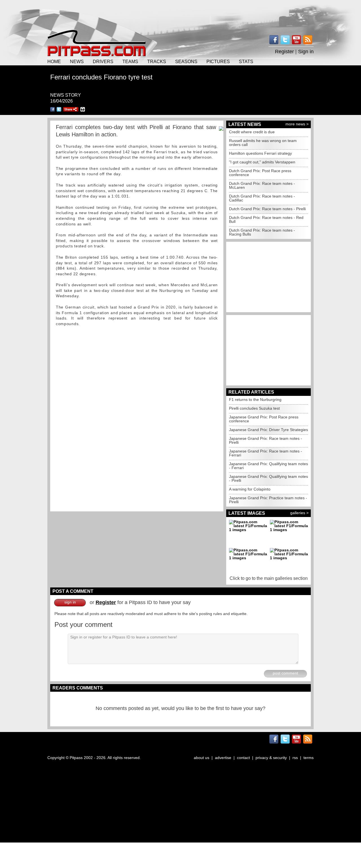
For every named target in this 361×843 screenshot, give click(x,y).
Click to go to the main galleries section (269, 578)
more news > (297, 124)
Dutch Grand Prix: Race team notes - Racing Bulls (262, 232)
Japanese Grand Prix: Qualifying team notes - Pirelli (268, 478)
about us (201, 757)
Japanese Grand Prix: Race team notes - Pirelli (265, 440)
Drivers (103, 61)
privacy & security (271, 757)
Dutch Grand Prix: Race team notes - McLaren (262, 185)
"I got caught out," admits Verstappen (262, 162)
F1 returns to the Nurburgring (255, 399)
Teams (130, 61)
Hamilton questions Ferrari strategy (260, 153)
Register (284, 51)
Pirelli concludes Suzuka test (254, 408)
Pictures (218, 61)
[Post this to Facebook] (52, 109)
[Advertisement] (180, 14)
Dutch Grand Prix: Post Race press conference (260, 172)
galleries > (299, 513)
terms (308, 757)
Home (54, 61)
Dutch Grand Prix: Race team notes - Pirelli (267, 209)
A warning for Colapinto (249, 489)
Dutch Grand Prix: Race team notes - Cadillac (262, 198)
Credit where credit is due (252, 132)
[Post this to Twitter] (59, 109)
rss (295, 757)
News (77, 61)
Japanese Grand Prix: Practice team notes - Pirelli (268, 500)
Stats (246, 61)
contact (243, 757)
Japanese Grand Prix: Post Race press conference (263, 419)
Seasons (186, 61)
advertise (223, 757)
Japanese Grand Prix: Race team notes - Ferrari (265, 453)
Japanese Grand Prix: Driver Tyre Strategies (268, 429)
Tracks (156, 61)
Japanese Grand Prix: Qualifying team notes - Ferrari (268, 466)
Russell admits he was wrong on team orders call (263, 142)
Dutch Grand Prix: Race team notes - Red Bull (266, 219)
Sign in (306, 51)
